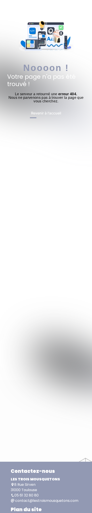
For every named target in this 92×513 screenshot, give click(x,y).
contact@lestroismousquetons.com (46, 500)
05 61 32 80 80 (26, 495)
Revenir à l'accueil (46, 113)
